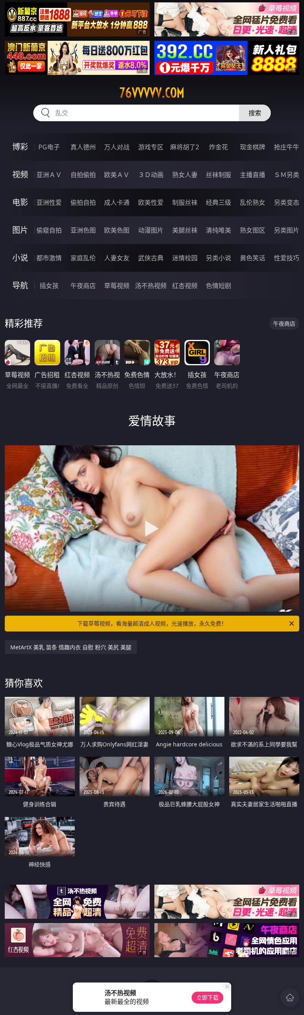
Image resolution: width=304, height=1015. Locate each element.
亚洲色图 (83, 230)
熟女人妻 (185, 174)
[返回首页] (289, 997)
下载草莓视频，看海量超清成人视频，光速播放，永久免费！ (152, 623)
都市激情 (49, 258)
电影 (20, 202)
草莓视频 (116, 285)
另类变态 (286, 202)
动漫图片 (150, 230)
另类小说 (218, 258)
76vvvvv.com (152, 93)
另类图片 (286, 230)
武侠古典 (150, 258)
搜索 (255, 113)
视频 (20, 174)
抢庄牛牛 (286, 147)
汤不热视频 (151, 285)
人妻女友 (116, 258)
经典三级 (218, 202)
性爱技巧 (286, 258)
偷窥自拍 (49, 230)
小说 (20, 257)
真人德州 (83, 147)
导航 (20, 285)
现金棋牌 (252, 147)
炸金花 (218, 147)
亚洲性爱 (49, 202)
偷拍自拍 (83, 202)
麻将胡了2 (184, 147)
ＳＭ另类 (286, 174)
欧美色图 (116, 230)
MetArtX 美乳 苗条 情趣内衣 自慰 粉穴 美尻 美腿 (70, 647)
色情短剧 (218, 285)
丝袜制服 (218, 174)
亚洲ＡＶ (49, 174)
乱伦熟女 (252, 202)
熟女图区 (252, 230)
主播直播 (252, 174)
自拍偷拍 (83, 174)
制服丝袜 (185, 202)
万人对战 (116, 147)
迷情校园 (185, 258)
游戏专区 (150, 147)
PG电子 (49, 147)
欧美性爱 (150, 202)
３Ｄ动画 (150, 174)
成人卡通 (116, 202)
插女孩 (49, 285)
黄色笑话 (252, 258)
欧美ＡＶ (116, 174)
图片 (20, 230)
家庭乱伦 (83, 258)
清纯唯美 (218, 230)
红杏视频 (185, 285)
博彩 (20, 146)
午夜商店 (83, 285)
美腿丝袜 (185, 230)
